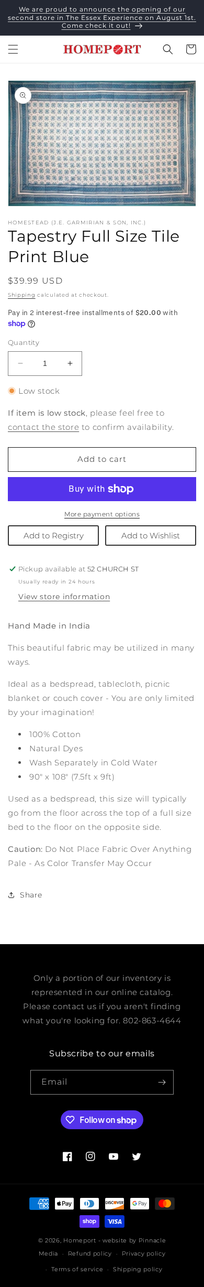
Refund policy (90, 1253)
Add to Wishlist (150, 535)
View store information (64, 596)
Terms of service (77, 1269)
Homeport (79, 1240)
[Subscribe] (161, 1082)
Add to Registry (54, 535)
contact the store (43, 427)
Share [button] (31, 895)
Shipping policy (138, 1269)
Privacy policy (144, 1253)
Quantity (23, 342)
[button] (13, 49)
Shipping (22, 294)
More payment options (102, 514)
